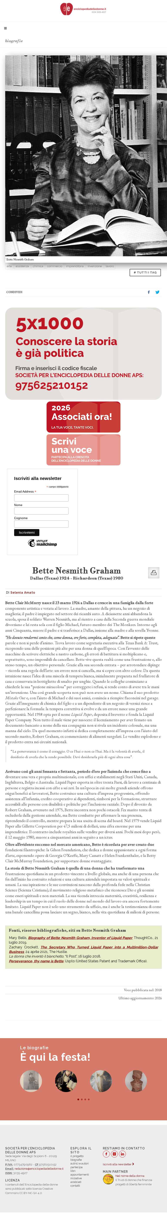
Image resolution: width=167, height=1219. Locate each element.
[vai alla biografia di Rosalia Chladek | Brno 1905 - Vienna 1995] (101, 1081)
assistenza (22, 266)
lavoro (110, 266)
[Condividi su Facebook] (148, 292)
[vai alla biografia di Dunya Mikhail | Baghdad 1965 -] (136, 1081)
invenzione (95, 266)
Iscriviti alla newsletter (117, 1164)
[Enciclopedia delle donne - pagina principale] (83, 8)
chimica (38, 266)
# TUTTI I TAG (145, 272)
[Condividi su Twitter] (157, 292)
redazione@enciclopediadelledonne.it (39, 1168)
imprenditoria (75, 266)
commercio (54, 266)
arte (9, 266)
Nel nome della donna (129, 1175)
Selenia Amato (22, 592)
